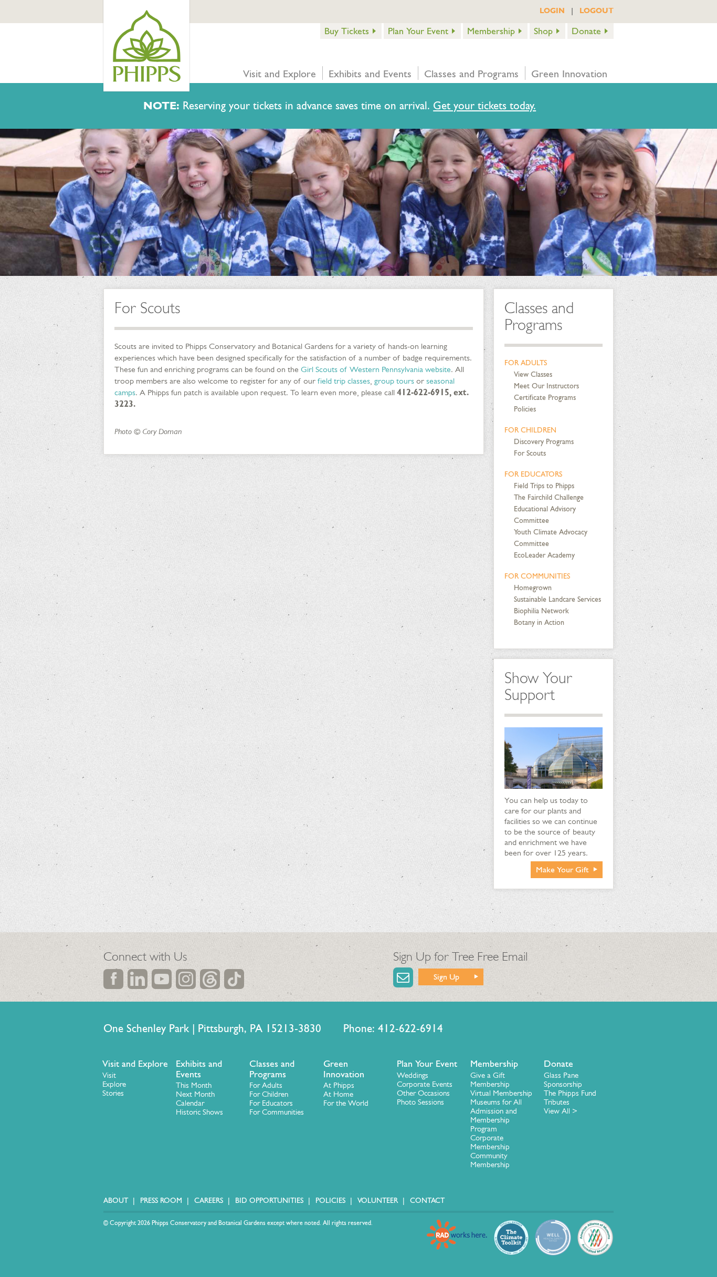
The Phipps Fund (570, 1093)
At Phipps (338, 1085)
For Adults (525, 362)
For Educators (533, 474)
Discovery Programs (544, 441)
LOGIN (552, 10)
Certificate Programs (545, 397)
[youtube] (162, 979)
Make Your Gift (562, 869)
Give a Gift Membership (490, 1079)
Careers (208, 1200)
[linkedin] (137, 979)
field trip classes (344, 381)
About (115, 1200)
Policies (525, 409)
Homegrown (533, 587)
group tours (394, 381)
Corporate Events (424, 1084)
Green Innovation (569, 73)
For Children (530, 430)
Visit (109, 1075)
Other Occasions (423, 1093)
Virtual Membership (501, 1093)
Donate (586, 31)
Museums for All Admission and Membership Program (496, 1115)
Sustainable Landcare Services (557, 599)
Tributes (557, 1102)
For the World (345, 1103)
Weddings (412, 1075)
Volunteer (377, 1200)
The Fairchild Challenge (549, 497)
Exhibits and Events (370, 73)
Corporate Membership (490, 1142)
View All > (560, 1111)
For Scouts (530, 453)
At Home (338, 1094)
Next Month (195, 1094)
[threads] (210, 979)
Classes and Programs (471, 73)
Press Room (161, 1200)
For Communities (537, 576)
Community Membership (490, 1160)
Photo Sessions (420, 1102)
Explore (114, 1084)
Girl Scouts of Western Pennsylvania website (376, 369)
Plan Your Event (418, 31)
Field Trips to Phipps (544, 485)
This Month (194, 1085)
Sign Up (446, 977)
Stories (113, 1093)
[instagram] (186, 979)
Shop (543, 31)
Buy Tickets (346, 31)
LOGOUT (596, 10)
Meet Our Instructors (546, 386)
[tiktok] (234, 979)
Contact (427, 1200)
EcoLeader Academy (544, 555)
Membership (491, 31)
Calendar (190, 1103)
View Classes (533, 374)
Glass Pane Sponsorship (563, 1079)
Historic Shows (199, 1112)
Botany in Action (539, 622)
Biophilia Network (541, 610)
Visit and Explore (279, 73)
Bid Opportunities (269, 1200)
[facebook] (113, 979)
